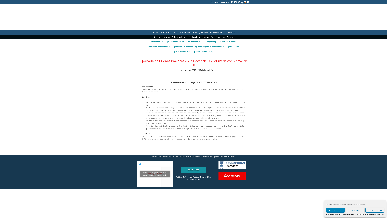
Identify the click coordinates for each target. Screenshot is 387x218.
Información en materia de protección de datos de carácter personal (361, 214)
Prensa (230, 37)
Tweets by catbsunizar (155, 174)
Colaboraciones (179, 37)
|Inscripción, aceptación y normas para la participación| (199, 46)
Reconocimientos (162, 37)
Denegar (355, 210)
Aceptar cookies (335, 210)
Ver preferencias (375, 210)
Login (197, 180)
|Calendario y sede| (228, 41)
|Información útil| (182, 51)
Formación (208, 37)
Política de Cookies (184, 177)
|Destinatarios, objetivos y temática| (184, 41)
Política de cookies (332, 214)
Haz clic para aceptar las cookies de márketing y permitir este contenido (155, 174)
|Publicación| (234, 46)
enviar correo (193, 170)
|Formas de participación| (159, 46)
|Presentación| (157, 41)
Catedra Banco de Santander (193, 17)
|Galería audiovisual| (203, 51)
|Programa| (210, 41)
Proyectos (220, 37)
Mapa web (225, 2)
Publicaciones (194, 37)
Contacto (214, 2)
